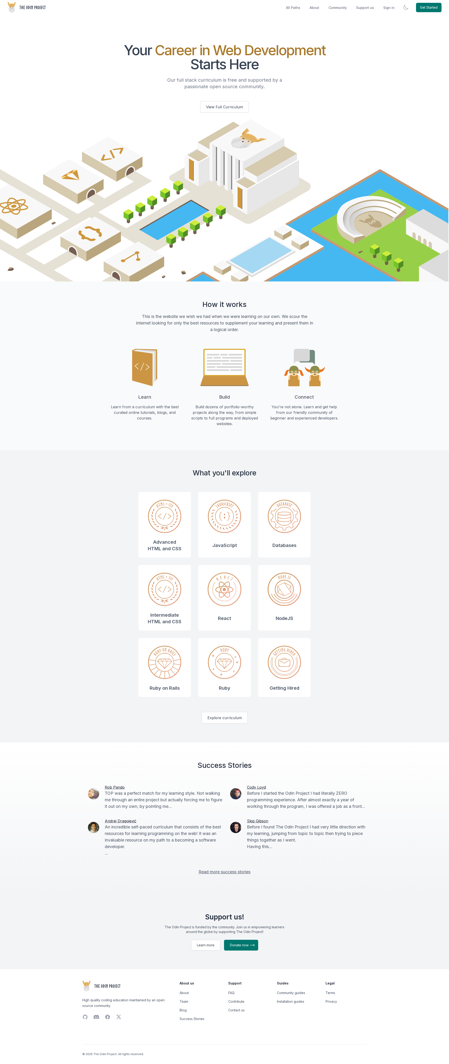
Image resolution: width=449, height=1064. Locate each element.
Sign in (389, 8)
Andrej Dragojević (120, 821)
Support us (365, 8)
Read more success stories (224, 871)
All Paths (293, 8)
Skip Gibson (257, 821)
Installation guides (290, 1001)
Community (338, 8)
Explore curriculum (224, 717)
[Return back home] (27, 7)
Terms (330, 993)
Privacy (331, 1001)
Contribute (236, 1001)
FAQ (231, 993)
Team (184, 1001)
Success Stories (192, 1019)
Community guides (291, 993)
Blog (183, 1010)
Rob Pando (115, 787)
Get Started (429, 7)
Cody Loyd (256, 787)
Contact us (236, 1010)
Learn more (205, 945)
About (314, 8)
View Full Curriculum (224, 107)
